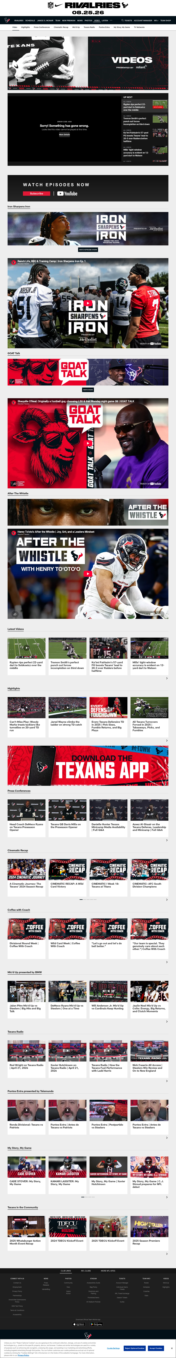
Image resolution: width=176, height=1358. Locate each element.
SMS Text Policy (17, 1306)
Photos (68, 1278)
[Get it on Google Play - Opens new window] (96, 1325)
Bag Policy (93, 1287)
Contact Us (17, 1283)
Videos (166, 1278)
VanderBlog (46, 1289)
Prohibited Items (93, 1297)
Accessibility (17, 1314)
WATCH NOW (88, 390)
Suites (122, 1302)
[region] (88, 1348)
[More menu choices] (111, 20)
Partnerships (17, 1295)
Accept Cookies (156, 1348)
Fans (68, 1287)
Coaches (146, 1291)
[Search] (122, 20)
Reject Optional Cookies (134, 1348)
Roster (146, 1283)
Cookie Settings (113, 1348)
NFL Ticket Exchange (122, 1293)
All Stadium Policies (93, 1302)
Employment (17, 1287)
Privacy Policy (17, 1291)
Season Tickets (122, 1297)
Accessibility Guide (93, 1283)
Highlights (166, 1287)
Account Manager (122, 1283)
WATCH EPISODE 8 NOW (88, 250)
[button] (64, 134)
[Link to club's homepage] (7, 20)
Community (68, 1283)
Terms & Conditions (17, 1310)
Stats (146, 1295)
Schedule (146, 1287)
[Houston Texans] (88, 1336)
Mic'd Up (166, 1283)
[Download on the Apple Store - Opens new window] (78, 1324)
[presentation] (167, 678)
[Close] (172, 1348)
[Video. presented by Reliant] (88, 63)
